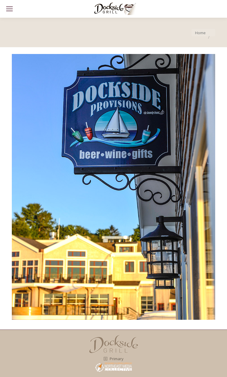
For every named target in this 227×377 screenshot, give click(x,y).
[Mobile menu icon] (9, 8)
